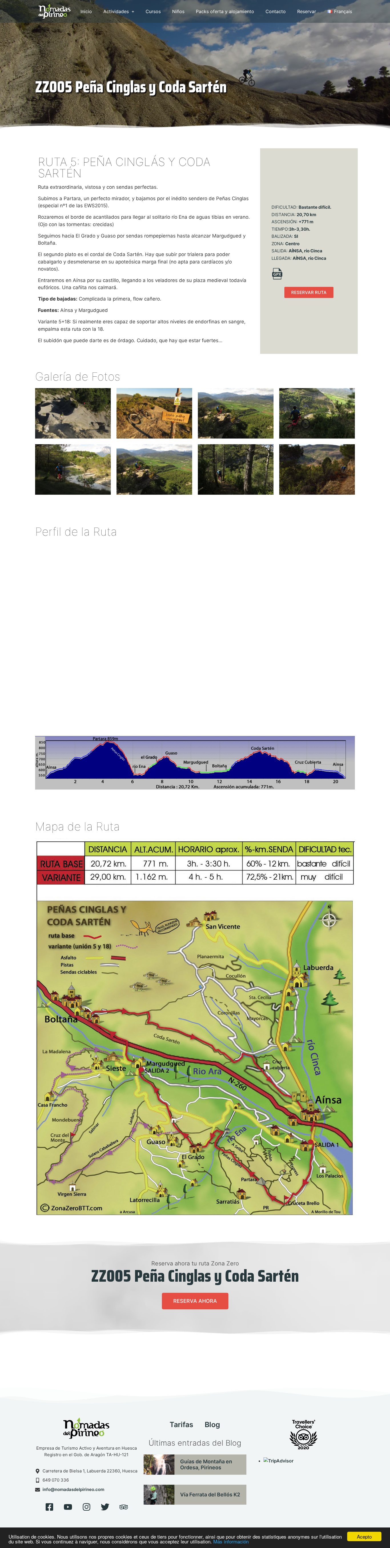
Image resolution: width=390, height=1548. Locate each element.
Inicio (86, 11)
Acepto (364, 1536)
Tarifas (181, 1424)
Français (343, 11)
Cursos (153, 11)
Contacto (276, 11)
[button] (308, 292)
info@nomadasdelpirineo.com (73, 1489)
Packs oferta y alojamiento (225, 11)
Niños (178, 11)
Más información (231, 1541)
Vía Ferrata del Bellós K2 (210, 1495)
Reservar (306, 11)
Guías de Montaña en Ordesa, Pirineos (206, 1464)
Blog (212, 1424)
